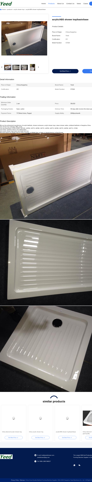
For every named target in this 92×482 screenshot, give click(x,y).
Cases (85, 3)
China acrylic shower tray (36, 432)
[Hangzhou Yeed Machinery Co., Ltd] (6, 3)
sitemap (22, 480)
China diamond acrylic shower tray (12, 432)
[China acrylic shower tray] (40, 418)
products (9, 9)
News (79, 3)
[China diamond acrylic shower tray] (13, 418)
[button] (4, 421)
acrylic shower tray (19, 9)
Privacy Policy (15, 480)
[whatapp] (75, 465)
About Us (60, 3)
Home (43, 3)
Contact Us (70, 3)
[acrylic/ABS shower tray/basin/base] (24, 38)
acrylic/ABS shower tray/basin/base (66, 432)
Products (51, 3)
